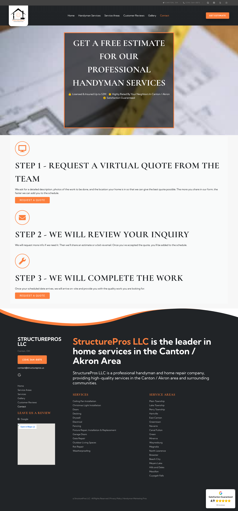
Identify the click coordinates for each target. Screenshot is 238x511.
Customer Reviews (133, 15)
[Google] (208, 3)
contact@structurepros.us (31, 367)
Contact (164, 15)
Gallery (152, 15)
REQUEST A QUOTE (32, 200)
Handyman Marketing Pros (135, 498)
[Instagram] (226, 3)
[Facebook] (214, 3)
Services (22, 394)
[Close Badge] (234, 490)
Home (71, 15)
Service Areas (112, 15)
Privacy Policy (116, 498)
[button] (170, 3)
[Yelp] (220, 3)
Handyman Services (89, 15)
